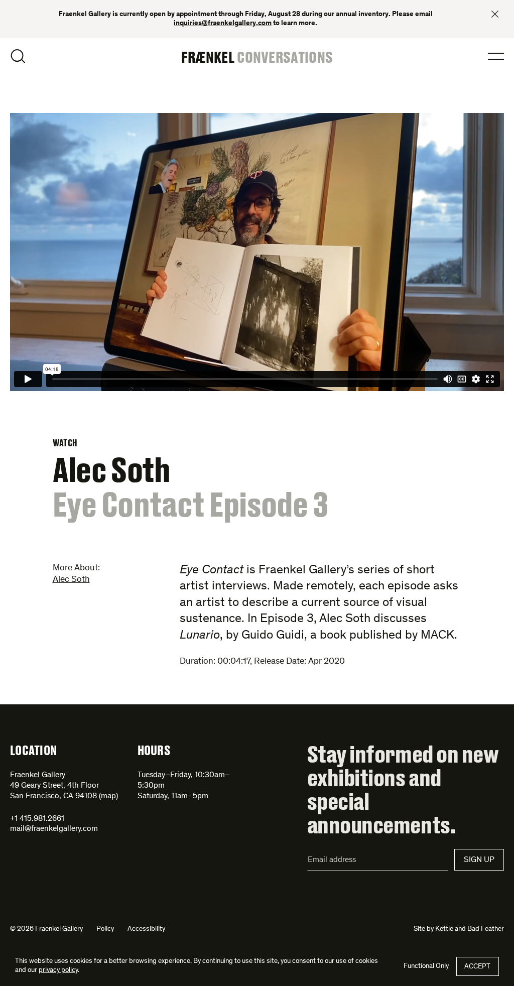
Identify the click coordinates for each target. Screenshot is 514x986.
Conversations (285, 57)
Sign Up (479, 860)
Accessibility (146, 929)
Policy (105, 929)
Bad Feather (485, 929)
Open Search (18, 56)
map (108, 796)
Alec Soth (71, 579)
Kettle (444, 929)
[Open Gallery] (257, 254)
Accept (477, 966)
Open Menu (496, 56)
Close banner (495, 14)
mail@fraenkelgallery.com (54, 829)
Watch (65, 442)
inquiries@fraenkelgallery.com (223, 23)
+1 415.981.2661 (37, 819)
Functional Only (426, 966)
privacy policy (58, 970)
